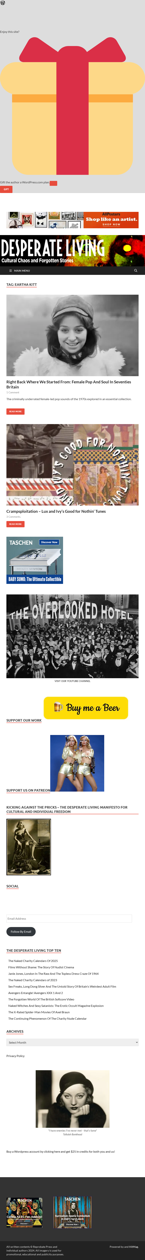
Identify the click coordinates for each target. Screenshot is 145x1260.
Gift (6, 189)
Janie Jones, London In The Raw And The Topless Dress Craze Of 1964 (53, 973)
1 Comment (12, 392)
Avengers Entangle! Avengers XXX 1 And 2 (35, 993)
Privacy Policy (15, 1056)
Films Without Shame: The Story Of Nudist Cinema (41, 967)
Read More (14, 410)
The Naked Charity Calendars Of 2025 (33, 960)
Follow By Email (21, 931)
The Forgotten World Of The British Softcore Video (41, 999)
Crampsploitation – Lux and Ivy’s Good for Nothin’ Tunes (56, 511)
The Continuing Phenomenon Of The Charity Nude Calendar (47, 1018)
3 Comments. (13, 516)
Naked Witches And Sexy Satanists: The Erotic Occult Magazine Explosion (56, 1005)
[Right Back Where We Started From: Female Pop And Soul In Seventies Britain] (72, 337)
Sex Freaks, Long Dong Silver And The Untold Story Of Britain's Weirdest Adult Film (62, 986)
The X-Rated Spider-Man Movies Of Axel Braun (39, 1012)
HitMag (133, 1246)
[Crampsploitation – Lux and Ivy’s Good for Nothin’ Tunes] (72, 466)
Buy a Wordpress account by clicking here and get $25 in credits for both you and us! (60, 1151)
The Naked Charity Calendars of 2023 (32, 980)
